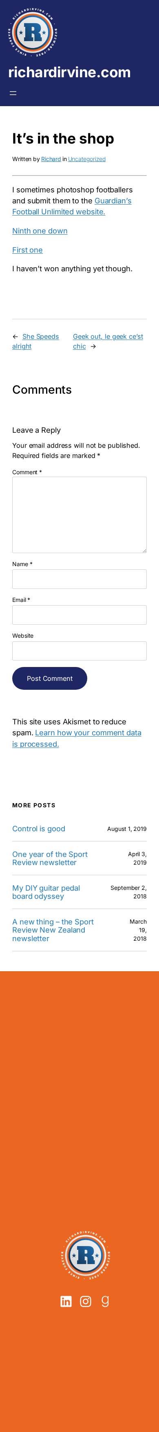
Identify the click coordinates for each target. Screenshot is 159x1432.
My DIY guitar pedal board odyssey (46, 892)
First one (27, 249)
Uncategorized (87, 158)
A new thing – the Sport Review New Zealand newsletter (53, 930)
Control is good (38, 828)
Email (21, 599)
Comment (27, 472)
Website (22, 635)
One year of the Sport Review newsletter (50, 858)
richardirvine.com (69, 72)
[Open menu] (13, 93)
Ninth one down (40, 230)
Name (22, 563)
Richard (51, 158)
